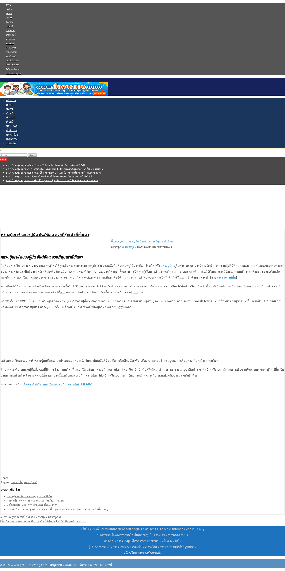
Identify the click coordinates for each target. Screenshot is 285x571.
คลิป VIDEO (10, 43)
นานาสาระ (10, 30)
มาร (62, 292)
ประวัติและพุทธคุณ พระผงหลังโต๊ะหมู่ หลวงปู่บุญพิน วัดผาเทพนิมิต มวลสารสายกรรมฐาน (52, 180)
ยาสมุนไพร (10, 34)
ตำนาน (10, 117)
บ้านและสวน (11, 51)
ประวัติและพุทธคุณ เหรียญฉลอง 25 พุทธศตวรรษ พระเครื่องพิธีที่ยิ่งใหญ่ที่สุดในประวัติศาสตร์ (53, 172)
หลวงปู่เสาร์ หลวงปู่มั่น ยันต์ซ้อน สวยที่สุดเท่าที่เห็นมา (45, 234)
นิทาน (9, 108)
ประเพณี (9, 26)
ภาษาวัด (9, 17)
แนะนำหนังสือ (12, 60)
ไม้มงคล (11, 143)
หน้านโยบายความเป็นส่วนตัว (142, 553)
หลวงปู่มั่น (130, 246)
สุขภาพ (9, 13)
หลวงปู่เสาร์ (30, 482)
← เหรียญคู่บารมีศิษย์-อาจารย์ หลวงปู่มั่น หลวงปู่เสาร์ (30, 516)
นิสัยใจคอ (12, 126)
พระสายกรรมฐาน (13, 73)
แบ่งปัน (9, 9)
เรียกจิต (10, 121)
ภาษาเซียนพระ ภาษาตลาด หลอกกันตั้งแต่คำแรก (35, 500)
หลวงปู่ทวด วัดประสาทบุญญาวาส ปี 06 (29, 496)
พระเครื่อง (12, 134)
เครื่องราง (12, 138)
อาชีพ (8, 4)
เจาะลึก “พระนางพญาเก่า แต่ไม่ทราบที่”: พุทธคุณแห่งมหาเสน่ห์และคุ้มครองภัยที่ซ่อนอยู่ (57, 509)
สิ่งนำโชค (11, 130)
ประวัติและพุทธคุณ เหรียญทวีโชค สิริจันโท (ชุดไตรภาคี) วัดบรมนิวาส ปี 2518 (45, 165)
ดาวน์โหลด (10, 38)
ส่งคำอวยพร (11, 47)
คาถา (9, 104)
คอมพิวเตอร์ (11, 56)
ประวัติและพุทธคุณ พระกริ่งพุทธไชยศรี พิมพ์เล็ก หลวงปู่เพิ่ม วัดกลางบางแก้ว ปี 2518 (49, 176)
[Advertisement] (89, 206)
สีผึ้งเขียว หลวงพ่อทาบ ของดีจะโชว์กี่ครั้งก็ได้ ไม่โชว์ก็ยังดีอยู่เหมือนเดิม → (43, 521)
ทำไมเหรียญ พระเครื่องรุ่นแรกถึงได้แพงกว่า (32, 504)
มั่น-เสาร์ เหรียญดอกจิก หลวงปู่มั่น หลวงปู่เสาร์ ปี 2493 (58, 384)
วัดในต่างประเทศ (13, 68)
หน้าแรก (11, 100)
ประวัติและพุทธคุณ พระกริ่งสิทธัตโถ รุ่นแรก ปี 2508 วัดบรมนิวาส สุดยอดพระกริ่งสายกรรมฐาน (54, 169)
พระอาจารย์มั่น (226, 277)
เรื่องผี (9, 113)
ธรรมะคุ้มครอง (12, 64)
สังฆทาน (9, 21)
